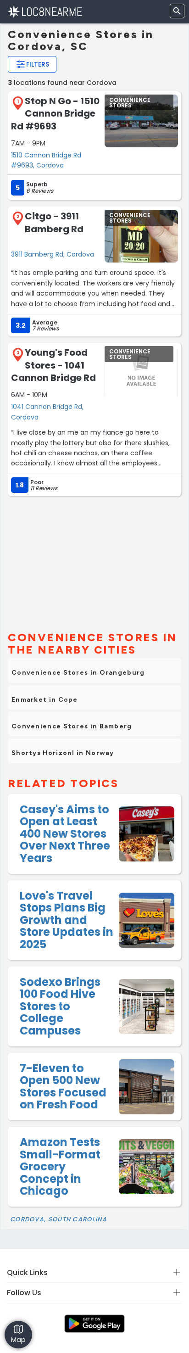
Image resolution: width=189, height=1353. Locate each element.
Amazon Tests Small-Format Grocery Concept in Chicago (60, 1166)
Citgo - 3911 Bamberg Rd (54, 222)
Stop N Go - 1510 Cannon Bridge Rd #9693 (55, 114)
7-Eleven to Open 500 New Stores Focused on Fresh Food (63, 1086)
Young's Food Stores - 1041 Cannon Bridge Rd (53, 365)
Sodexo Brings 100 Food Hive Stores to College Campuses (60, 1006)
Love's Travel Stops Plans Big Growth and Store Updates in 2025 (66, 920)
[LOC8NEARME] (45, 11)
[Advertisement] (94, 560)
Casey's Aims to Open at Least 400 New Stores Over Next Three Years (65, 834)
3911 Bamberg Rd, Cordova (52, 254)
